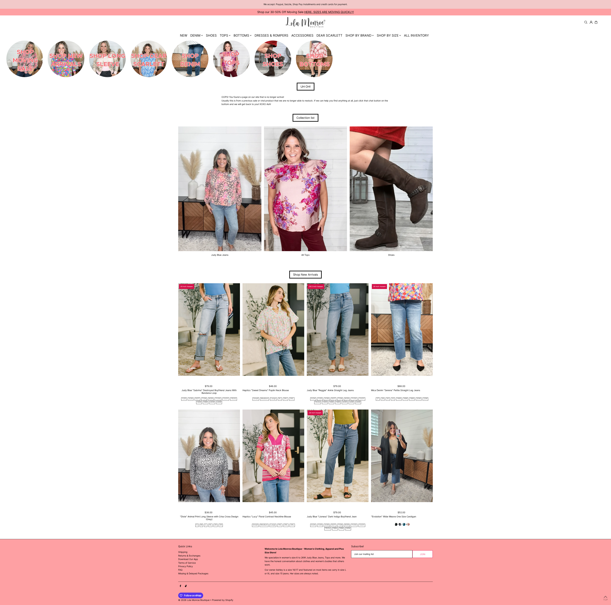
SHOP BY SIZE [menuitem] (388, 35)
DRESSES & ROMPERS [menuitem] (271, 35)
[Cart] (596, 22)
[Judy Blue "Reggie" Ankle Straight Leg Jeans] (338, 329)
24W (219, 402)
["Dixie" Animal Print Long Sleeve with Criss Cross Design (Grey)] (209, 456)
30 (387, 399)
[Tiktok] (186, 586)
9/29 (211, 399)
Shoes (391, 255)
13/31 (225, 399)
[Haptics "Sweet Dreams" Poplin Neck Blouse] (273, 329)
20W (212, 402)
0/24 (313, 399)
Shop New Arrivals (305, 274)
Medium (264, 399)
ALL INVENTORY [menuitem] (416, 35)
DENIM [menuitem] (195, 35)
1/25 (184, 399)
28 (383, 399)
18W (205, 402)
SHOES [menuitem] (211, 35)
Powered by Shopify (222, 600)
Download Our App (188, 559)
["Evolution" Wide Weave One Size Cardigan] (402, 456)
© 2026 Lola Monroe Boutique (194, 600)
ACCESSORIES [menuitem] (302, 35)
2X (215, 525)
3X (220, 525)
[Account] (591, 22)
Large (273, 399)
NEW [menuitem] (183, 35)
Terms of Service (187, 562)
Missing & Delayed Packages (193, 573)
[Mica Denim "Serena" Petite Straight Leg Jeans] (402, 329)
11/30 (218, 399)
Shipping (182, 552)
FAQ (180, 569)
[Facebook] (180, 586)
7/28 (204, 399)
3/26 (191, 399)
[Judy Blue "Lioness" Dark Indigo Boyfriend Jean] (338, 456)
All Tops (305, 255)
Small (255, 399)
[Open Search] (585, 22)
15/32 (233, 399)
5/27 (197, 399)
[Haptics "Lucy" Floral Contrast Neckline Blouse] (273, 456)
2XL (285, 399)
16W (331, 402)
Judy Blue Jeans (219, 255)
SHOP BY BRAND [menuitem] (358, 35)
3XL (292, 399)
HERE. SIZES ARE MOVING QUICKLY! (329, 12)
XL (280, 399)
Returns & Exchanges (189, 555)
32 (393, 399)
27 (378, 399)
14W (199, 402)
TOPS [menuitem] (224, 35)
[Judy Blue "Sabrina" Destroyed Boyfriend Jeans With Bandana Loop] (209, 329)
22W (351, 402)
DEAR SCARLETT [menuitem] (329, 35)
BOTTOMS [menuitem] (241, 35)
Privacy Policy (185, 566)
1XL (279, 525)
